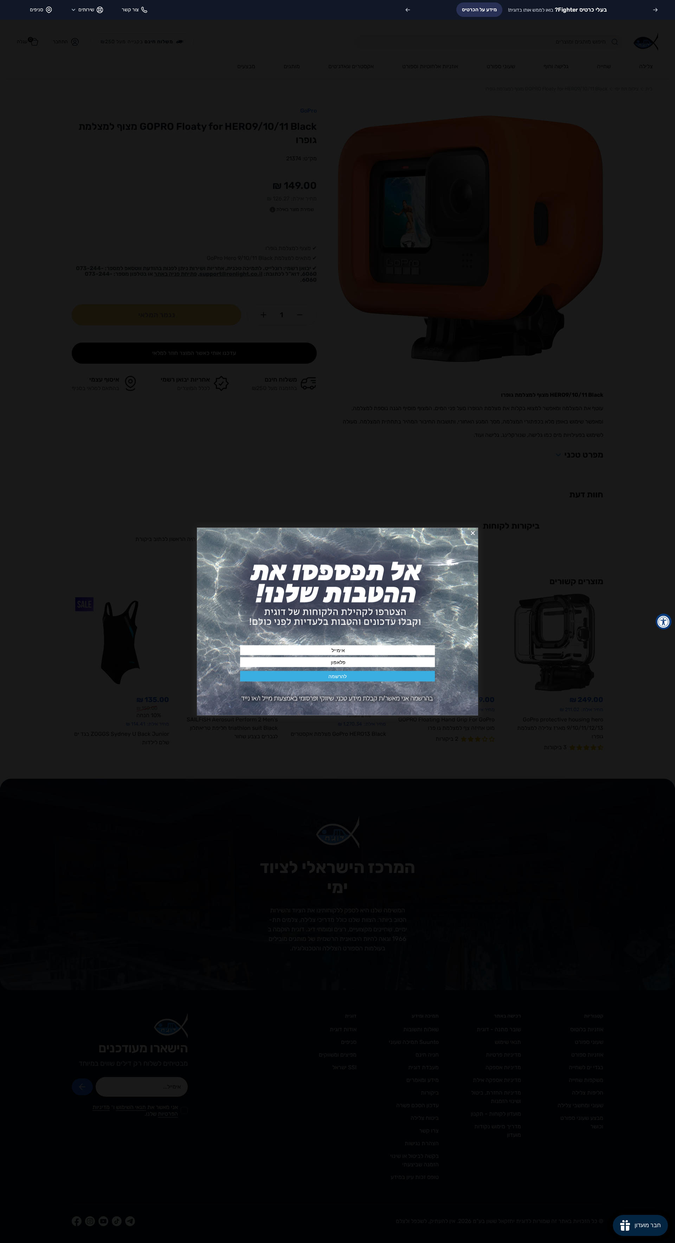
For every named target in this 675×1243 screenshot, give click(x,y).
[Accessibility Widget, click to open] (663, 622)
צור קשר (130, 10)
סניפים (36, 10)
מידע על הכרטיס (479, 10)
